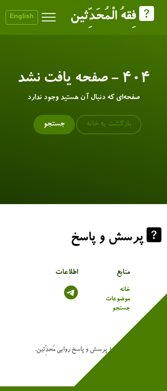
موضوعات (117, 299)
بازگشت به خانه (108, 124)
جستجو (54, 124)
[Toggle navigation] (49, 17)
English (22, 17)
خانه (125, 290)
